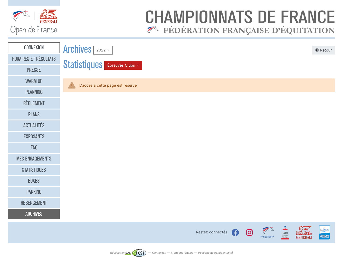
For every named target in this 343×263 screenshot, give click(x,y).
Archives (33, 214)
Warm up (33, 81)
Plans (34, 114)
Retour (325, 50)
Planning (33, 92)
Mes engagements (33, 158)
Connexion (34, 47)
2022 (101, 50)
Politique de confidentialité (215, 252)
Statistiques (34, 170)
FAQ (34, 147)
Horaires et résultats (34, 59)
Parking (33, 192)
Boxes (34, 181)
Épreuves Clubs (121, 65)
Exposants (34, 136)
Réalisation (120, 252)
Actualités (34, 125)
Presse (34, 70)
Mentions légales (182, 252)
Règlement (34, 103)
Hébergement (34, 203)
